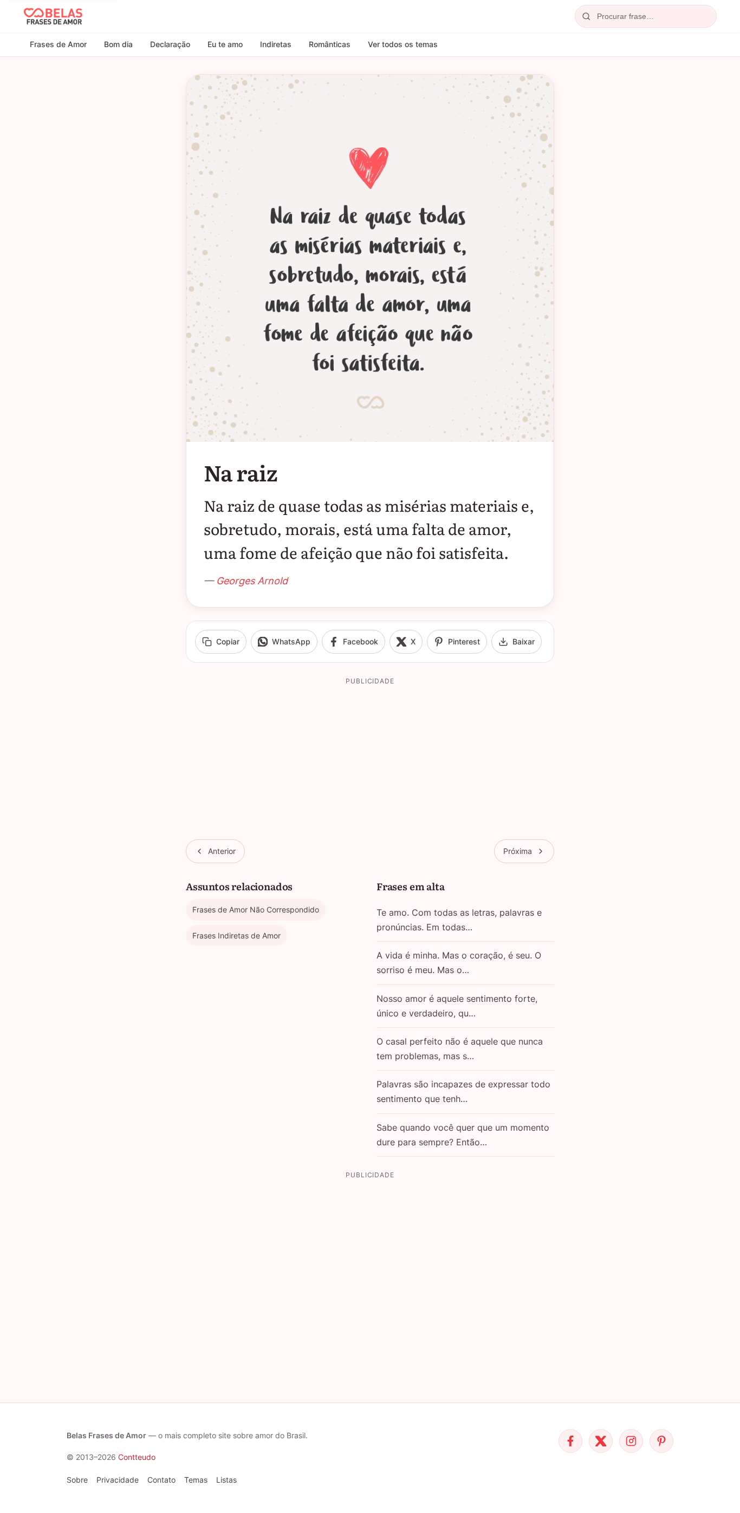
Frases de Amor (58, 44)
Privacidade (117, 1479)
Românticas (329, 44)
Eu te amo (225, 44)
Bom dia (118, 44)
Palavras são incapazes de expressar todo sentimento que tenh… (463, 1091)
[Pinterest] (661, 1441)
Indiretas (275, 44)
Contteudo (136, 1457)
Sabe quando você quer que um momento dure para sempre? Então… (463, 1134)
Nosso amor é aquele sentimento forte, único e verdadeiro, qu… (457, 1006)
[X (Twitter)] (601, 1441)
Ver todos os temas (403, 44)
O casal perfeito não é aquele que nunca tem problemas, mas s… (460, 1048)
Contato (161, 1479)
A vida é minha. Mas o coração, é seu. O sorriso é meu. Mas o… (459, 962)
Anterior (222, 851)
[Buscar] (586, 16)
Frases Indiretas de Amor (236, 935)
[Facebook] (570, 1441)
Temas (195, 1479)
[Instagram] (631, 1441)
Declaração (170, 44)
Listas (226, 1479)
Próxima (517, 851)
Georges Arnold (252, 580)
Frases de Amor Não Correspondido (255, 909)
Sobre (77, 1479)
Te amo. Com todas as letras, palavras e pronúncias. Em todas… (459, 919)
